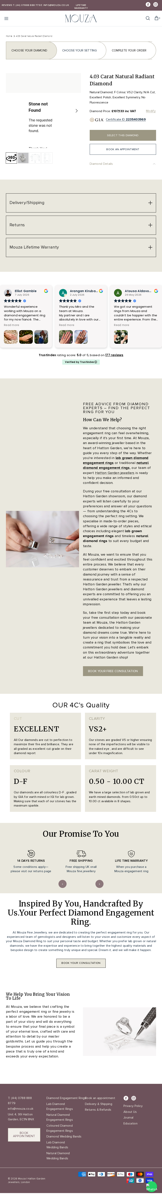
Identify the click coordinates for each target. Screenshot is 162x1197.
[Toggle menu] (6, 18)
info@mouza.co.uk (20, 1109)
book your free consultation (113, 671)
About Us (130, 1112)
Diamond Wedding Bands (64, 1136)
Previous (62, 884)
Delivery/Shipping (26, 202)
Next (99, 884)
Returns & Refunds (98, 1110)
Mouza (22, 1178)
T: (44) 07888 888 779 (26, 5)
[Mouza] (81, 18)
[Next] (76, 110)
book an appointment (122, 149)
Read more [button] (11, 325)
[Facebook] (148, 4)
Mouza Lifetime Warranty (34, 247)
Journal (128, 1118)
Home (9, 35)
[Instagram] (155, 4)
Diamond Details (101, 164)
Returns (17, 225)
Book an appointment (100, 1098)
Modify (151, 111)
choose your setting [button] (79, 50)
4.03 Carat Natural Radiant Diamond (34, 35)
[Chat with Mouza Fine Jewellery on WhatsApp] (151, 1186)
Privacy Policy (133, 1106)
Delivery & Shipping (98, 1104)
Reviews (7, 5)
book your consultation (81, 963)
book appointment (24, 1134)
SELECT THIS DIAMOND (122, 135)
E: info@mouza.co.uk (55, 5)
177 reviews (114, 355)
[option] (43, 110)
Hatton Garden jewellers (115, 473)
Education (130, 1123)
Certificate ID (126, 119)
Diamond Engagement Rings (66, 1098)
